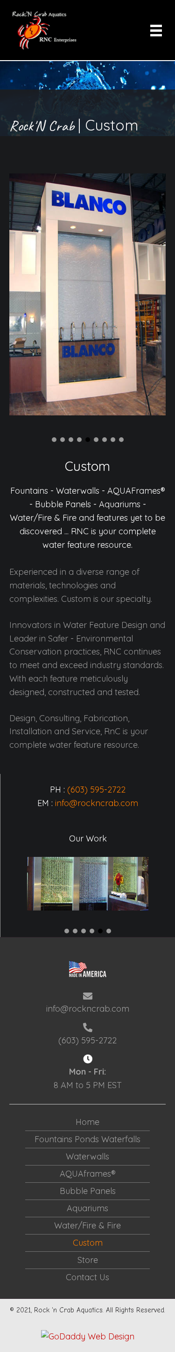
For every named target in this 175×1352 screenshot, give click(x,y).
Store (87, 1260)
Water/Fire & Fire (87, 1225)
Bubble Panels (88, 1191)
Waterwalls (87, 1156)
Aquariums (87, 1208)
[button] (54, 439)
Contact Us (87, 1277)
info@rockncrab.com (96, 803)
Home (87, 1122)
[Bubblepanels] (88, 883)
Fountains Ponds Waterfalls (87, 1139)
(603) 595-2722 (96, 789)
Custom (88, 1242)
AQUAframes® (88, 1173)
